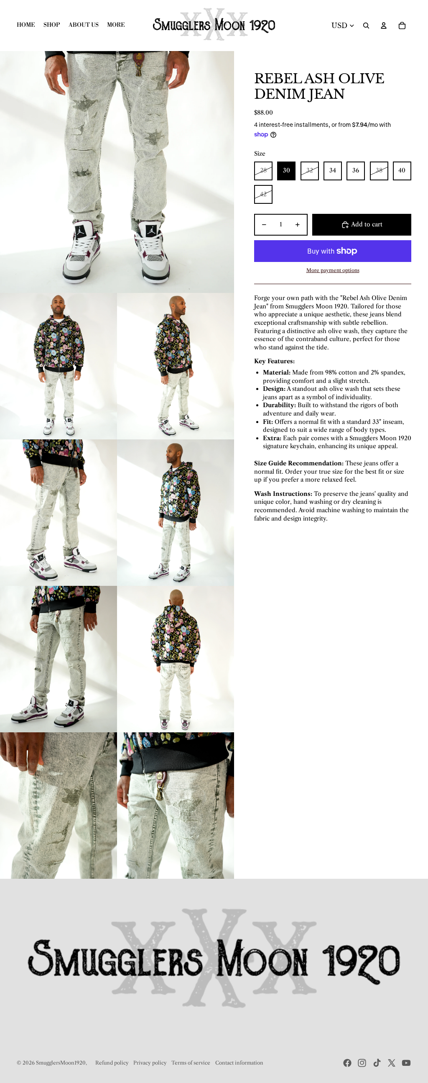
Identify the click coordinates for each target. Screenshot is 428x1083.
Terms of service (190, 1063)
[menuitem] (116, 25)
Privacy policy (150, 1063)
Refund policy (112, 1063)
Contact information (239, 1063)
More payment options (332, 270)
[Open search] (366, 25)
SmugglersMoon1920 (61, 1063)
